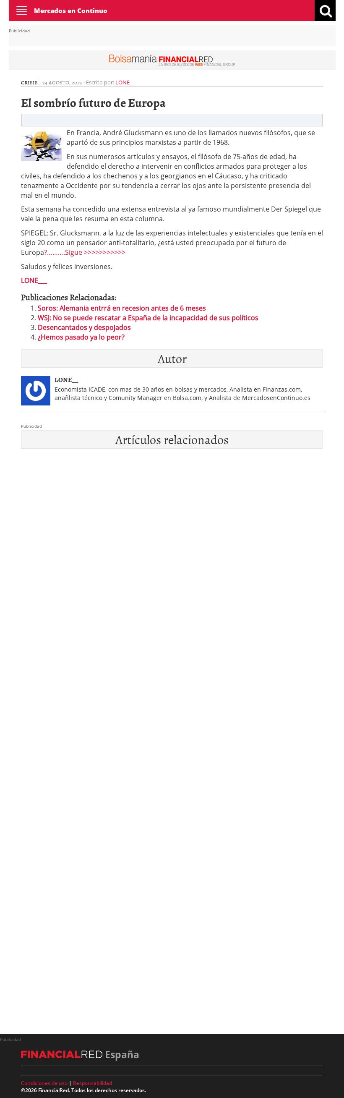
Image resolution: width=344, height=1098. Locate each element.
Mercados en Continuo (70, 10)
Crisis (29, 82)
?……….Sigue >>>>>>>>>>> (84, 252)
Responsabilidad (92, 1083)
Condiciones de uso (44, 1083)
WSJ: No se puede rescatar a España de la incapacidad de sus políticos (148, 317)
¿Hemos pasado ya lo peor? (81, 337)
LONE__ (125, 82)
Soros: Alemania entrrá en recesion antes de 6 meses (122, 308)
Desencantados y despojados (84, 327)
